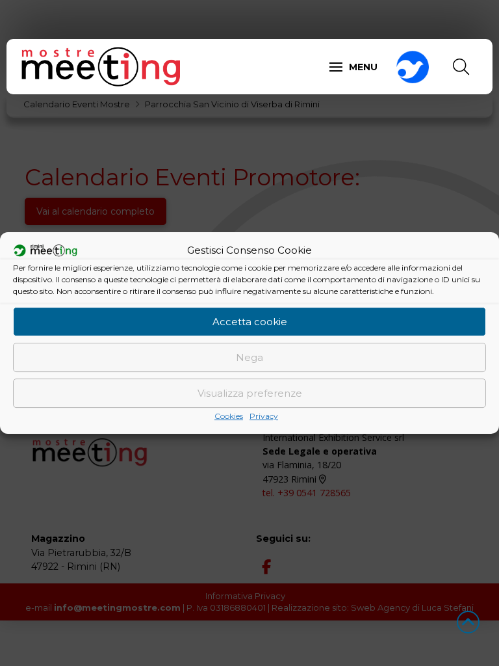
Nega (249, 357)
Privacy (264, 416)
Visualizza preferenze (250, 393)
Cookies (228, 416)
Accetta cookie (249, 321)
